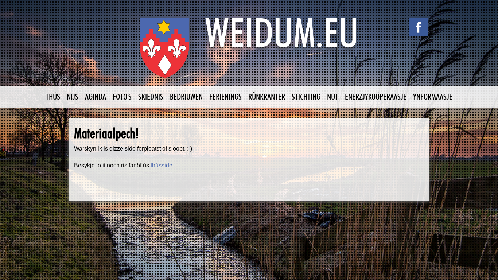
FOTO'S (122, 96)
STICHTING (306, 96)
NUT (332, 96)
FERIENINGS (225, 96)
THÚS (53, 96)
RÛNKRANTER (266, 96)
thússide (161, 165)
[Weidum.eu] (249, 52)
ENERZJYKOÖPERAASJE (375, 96)
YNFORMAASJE (432, 96)
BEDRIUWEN (186, 96)
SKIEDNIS (150, 96)
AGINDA (95, 96)
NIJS (72, 96)
